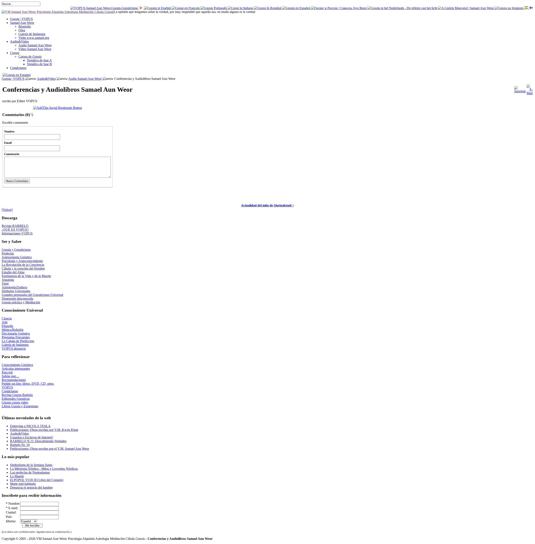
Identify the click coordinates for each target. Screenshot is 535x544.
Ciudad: (11, 512)
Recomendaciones (14, 380)
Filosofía (7, 326)
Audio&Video (46, 78)
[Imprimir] (520, 88)
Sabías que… (10, 376)
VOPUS (7, 387)
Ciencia (7, 318)
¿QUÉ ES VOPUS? (15, 229)
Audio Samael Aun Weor (85, 78)
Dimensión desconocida (17, 298)
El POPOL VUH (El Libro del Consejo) (36, 480)
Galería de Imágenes (15, 345)
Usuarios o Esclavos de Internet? (31, 437)
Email (8, 142)
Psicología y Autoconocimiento (22, 261)
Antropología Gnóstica (17, 257)
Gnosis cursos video (15, 402)
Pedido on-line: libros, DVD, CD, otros (28, 383)
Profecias (8, 253)
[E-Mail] (530, 88)
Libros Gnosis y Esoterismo (20, 406)
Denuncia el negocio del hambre (31, 487)
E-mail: (13, 508)
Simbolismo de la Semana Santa (31, 465)
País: (9, 517)
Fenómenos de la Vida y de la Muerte (26, 276)
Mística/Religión (12, 329)
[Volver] (7, 209)
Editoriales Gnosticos (16, 398)
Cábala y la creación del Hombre (23, 268)
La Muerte (17, 476)
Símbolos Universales (16, 291)
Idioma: (11, 521)
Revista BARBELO (15, 226)
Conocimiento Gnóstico (17, 365)
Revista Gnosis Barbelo (17, 395)
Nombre (9, 131)
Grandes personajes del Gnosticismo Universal (32, 295)
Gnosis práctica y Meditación (21, 302)
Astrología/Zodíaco (14, 287)
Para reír (7, 372)
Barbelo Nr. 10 (20, 445)
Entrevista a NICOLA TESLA (30, 426)
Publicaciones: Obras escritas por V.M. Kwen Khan (44, 430)
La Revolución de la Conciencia (23, 264)
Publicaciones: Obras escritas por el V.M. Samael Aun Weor (49, 448)
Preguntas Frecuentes (16, 337)
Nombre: (14, 503)
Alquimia (8, 280)
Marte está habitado (23, 483)
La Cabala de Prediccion (18, 341)
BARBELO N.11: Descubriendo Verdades (38, 441)
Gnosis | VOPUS (13, 78)
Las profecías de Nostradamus (30, 472)
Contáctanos (10, 391)
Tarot (5, 283)
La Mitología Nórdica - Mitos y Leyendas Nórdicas (44, 468)
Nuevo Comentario (17, 181)
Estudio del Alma (13, 272)
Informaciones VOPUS (17, 233)
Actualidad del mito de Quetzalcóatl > (267, 205)
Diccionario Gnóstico (16, 333)
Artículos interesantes (16, 368)
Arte (5, 322)
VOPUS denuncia (14, 348)
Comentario (11, 154)
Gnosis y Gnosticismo (16, 249)
